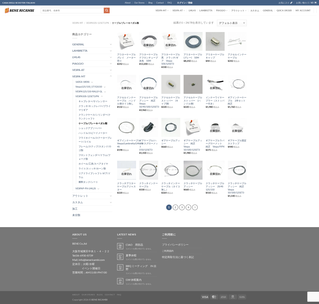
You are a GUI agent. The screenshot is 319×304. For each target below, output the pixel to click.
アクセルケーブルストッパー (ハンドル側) (193, 100)
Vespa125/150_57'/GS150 (88, 86)
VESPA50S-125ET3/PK (97, 23)
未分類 (76, 215)
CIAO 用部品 (134, 244)
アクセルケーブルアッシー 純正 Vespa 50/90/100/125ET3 (149, 102)
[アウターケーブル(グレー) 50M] (193, 41)
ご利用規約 (168, 250)
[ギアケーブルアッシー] (170, 127)
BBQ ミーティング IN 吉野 (141, 267)
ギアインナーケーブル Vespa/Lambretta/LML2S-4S (130, 143)
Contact (160, 2)
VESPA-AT (177, 10)
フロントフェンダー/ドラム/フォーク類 (94, 157)
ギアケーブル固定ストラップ (237, 142)
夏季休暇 (131, 255)
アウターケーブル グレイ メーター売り (126, 57)
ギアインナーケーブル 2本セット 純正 (237, 100)
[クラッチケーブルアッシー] (193, 170)
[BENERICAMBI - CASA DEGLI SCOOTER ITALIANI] (19, 10)
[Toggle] (110, 44)
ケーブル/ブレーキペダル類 (93, 123)
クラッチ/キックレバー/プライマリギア (94, 108)
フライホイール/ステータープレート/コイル (95, 139)
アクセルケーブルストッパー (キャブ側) (170, 100)
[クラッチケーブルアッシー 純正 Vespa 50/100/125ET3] (237, 170)
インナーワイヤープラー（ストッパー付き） (215, 100)
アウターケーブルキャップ (215, 56)
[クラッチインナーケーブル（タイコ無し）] (170, 170)
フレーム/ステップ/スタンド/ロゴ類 (95, 148)
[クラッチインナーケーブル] (148, 170)
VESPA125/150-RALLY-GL (88, 91)
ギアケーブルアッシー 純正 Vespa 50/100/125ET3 (193, 145)
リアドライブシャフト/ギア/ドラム (94, 175)
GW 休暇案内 (134, 279)
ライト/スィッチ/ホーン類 (92, 168)
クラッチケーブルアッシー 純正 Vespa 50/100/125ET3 (237, 188)
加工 (75, 208)
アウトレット (238, 10)
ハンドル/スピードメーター (93, 132)
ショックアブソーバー (90, 128)
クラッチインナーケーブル (148, 185)
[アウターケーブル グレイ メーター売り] (126, 41)
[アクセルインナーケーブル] (237, 41)
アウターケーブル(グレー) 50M (193, 56)
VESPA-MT (161, 10)
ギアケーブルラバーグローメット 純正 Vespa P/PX (215, 143)
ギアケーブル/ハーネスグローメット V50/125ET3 (148, 145)
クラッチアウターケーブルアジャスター (126, 186)
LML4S (192, 10)
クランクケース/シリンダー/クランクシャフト (94, 116)
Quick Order (284, 10)
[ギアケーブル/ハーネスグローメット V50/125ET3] (148, 127)
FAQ (169, 2)
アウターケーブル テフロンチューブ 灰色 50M (148, 57)
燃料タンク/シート (88, 181)
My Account (303, 10)
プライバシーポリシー (175, 244)
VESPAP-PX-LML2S (85, 188)
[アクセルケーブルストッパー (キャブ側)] (170, 84)
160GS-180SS (82, 81)
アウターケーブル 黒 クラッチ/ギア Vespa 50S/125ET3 (170, 59)
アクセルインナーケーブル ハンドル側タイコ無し (126, 100)
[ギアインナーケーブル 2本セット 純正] (237, 84)
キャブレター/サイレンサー (93, 101)
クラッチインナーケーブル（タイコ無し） (170, 186)
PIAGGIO (220, 10)
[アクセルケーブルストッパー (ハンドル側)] (193, 84)
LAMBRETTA (205, 10)
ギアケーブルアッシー (170, 142)
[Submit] (106, 10)
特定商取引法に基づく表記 (178, 257)
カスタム (254, 10)
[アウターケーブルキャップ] (215, 41)
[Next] (195, 207)
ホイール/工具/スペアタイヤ (93, 163)
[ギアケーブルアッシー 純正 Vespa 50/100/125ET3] (193, 127)
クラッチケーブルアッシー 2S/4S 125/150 (215, 186)
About (128, 2)
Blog (150, 2)
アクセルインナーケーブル (237, 56)
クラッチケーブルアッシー (193, 185)
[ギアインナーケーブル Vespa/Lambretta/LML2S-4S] (126, 127)
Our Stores (139, 2)
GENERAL (268, 10)
